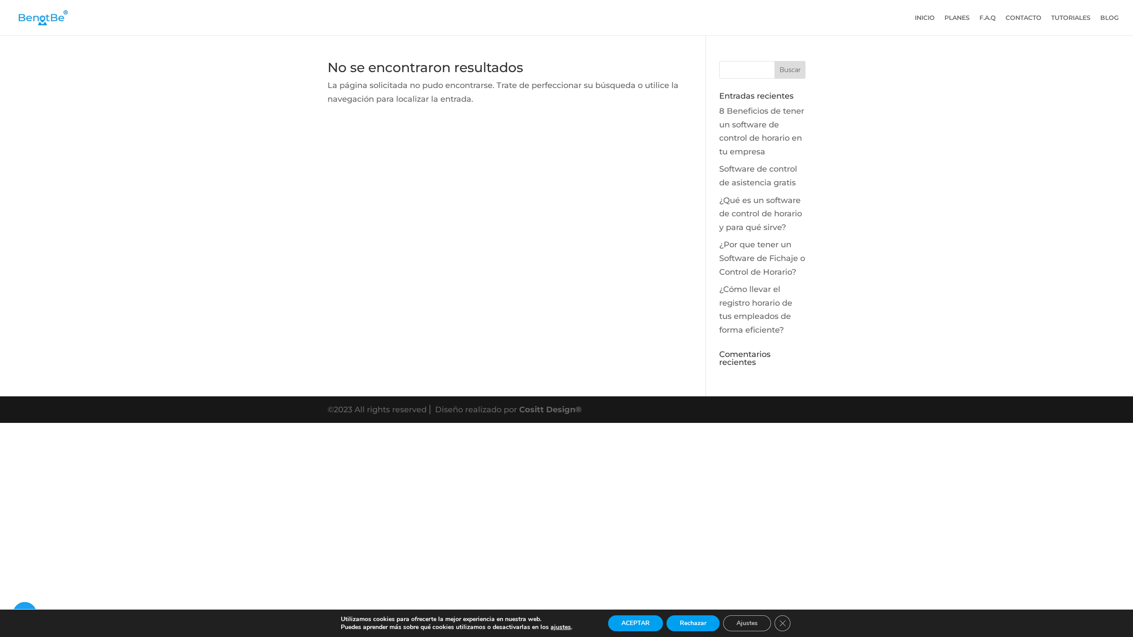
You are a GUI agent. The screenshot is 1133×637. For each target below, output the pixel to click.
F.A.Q (987, 18)
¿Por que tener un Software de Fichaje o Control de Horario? (762, 258)
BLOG (1109, 18)
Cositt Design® (550, 409)
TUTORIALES (1071, 18)
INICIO (925, 18)
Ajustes (747, 623)
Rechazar (693, 623)
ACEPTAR (635, 623)
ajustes (561, 627)
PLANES (957, 18)
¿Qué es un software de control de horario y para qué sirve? (760, 214)
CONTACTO (1023, 18)
